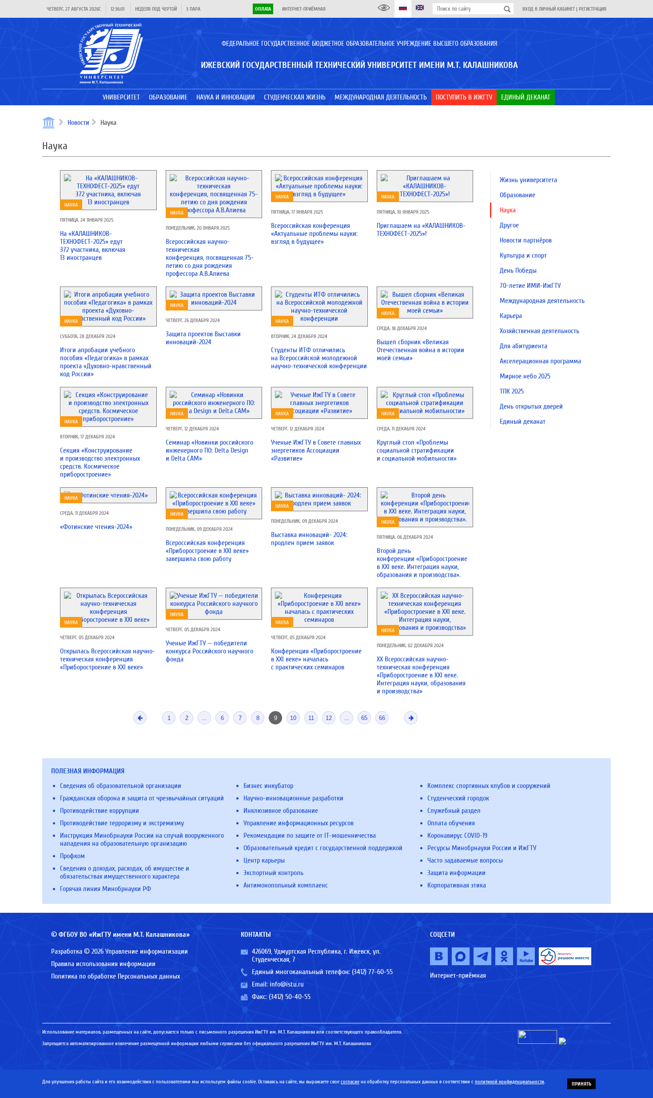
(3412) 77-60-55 (372, 972)
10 (293, 718)
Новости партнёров (526, 240)
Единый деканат (522, 422)
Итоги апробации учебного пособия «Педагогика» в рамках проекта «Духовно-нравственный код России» (105, 362)
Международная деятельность (542, 301)
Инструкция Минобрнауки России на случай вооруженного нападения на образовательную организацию (142, 839)
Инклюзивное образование (280, 811)
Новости (78, 123)
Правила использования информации (103, 964)
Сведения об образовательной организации (120, 786)
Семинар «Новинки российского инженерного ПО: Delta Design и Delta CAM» (209, 450)
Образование (517, 195)
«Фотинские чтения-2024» (96, 527)
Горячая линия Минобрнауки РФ (105, 889)
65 (364, 718)
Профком (72, 856)
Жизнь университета (528, 180)
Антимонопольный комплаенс (285, 885)
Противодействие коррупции (99, 811)
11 (311, 718)
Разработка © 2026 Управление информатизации (119, 951)
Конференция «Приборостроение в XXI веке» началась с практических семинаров (316, 659)
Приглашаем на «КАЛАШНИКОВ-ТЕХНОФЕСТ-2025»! (421, 230)
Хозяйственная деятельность (539, 331)
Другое (509, 225)
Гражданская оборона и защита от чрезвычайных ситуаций (142, 798)
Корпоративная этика (456, 885)
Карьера (511, 316)
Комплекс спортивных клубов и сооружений (488, 786)
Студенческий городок (458, 798)
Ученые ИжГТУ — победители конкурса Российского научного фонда (209, 651)
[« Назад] (140, 717)
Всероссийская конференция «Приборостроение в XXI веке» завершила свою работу (207, 551)
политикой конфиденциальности (509, 1081)
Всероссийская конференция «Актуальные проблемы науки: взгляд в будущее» (314, 234)
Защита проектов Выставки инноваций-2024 (203, 338)
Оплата (263, 9)
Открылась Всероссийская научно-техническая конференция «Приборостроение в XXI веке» (107, 659)
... (204, 718)
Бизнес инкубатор (268, 786)
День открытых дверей (531, 406)
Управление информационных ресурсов (298, 823)
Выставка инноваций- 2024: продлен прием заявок (309, 539)
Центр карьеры (264, 860)
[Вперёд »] (411, 717)
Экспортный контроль (273, 873)
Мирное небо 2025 (525, 376)
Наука (71, 205)
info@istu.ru (287, 984)
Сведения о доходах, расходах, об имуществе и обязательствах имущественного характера (124, 872)
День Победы (518, 270)
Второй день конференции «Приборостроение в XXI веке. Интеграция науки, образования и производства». (422, 563)
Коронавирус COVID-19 (457, 835)
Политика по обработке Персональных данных (115, 976)
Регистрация (592, 9)
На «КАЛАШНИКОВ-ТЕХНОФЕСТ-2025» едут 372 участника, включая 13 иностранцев (92, 246)
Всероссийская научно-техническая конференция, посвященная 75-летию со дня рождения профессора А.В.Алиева (210, 258)
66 (382, 718)
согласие (350, 1081)
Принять (581, 1084)
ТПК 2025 (512, 391)
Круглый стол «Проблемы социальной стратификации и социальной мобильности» (417, 450)
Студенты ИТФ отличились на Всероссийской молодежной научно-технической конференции (319, 358)
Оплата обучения (451, 823)
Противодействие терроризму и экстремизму (122, 823)
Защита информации (456, 873)
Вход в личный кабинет (548, 9)
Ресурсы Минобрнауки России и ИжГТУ (481, 848)
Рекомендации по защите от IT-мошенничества (309, 835)
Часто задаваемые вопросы (465, 860)
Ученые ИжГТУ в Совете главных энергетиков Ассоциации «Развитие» (316, 450)
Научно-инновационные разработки (293, 798)
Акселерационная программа (540, 361)
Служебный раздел (454, 811)
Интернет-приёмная (304, 9)
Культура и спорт (523, 255)
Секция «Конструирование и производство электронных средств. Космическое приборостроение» (100, 462)
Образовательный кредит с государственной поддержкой (322, 848)
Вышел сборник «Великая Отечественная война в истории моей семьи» (420, 350)
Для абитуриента (523, 346)
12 (329, 718)
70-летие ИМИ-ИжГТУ (530, 286)
